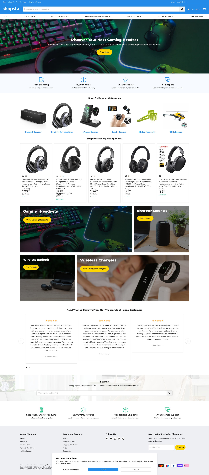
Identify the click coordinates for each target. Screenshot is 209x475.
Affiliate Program (26, 451)
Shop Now (104, 52)
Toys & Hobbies (133, 16)
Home (5, 16)
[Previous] (21, 341)
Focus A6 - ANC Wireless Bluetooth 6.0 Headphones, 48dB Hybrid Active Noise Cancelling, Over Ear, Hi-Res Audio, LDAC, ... (103, 182)
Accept (103, 469)
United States (178, 2)
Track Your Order (196, 16)
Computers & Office (59, 16)
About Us (11, 2)
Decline (136, 469)
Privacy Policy (25, 445)
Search (65, 438)
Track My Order (21, 2)
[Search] (182, 9)
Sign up (180, 447)
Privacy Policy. (66, 463)
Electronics (29, 16)
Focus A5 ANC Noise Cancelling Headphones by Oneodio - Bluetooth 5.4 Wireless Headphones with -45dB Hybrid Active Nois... (69, 184)
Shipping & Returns (35, 2)
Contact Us (67, 451)
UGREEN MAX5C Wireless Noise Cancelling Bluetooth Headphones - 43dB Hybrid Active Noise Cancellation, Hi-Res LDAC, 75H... (139, 182)
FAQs (4, 2)
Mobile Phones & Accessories (97, 16)
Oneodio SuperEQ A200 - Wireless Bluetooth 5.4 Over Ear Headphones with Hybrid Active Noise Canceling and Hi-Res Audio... (173, 184)
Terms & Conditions (27, 448)
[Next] (187, 341)
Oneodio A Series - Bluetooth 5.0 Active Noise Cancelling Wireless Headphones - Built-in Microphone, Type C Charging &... (36, 182)
